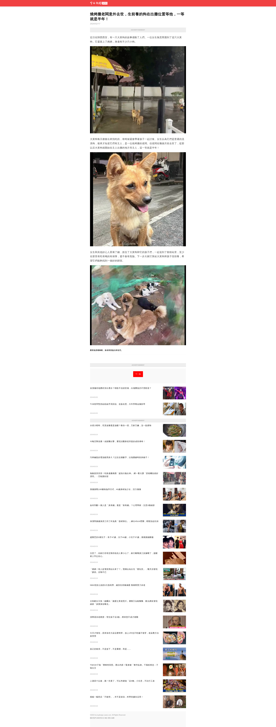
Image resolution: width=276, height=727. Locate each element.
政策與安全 (100, 718)
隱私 (109, 718)
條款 (105, 718)
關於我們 (93, 718)
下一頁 (138, 374)
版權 (112, 718)
